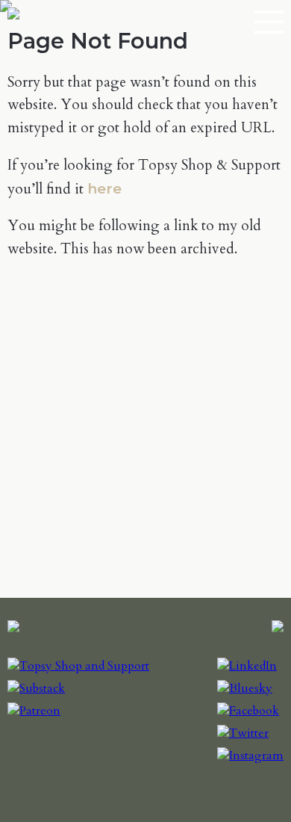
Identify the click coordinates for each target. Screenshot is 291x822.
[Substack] (36, 688)
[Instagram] (250, 755)
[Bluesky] (244, 688)
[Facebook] (248, 710)
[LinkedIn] (247, 666)
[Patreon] (33, 710)
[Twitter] (243, 733)
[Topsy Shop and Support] (78, 666)
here (104, 188)
